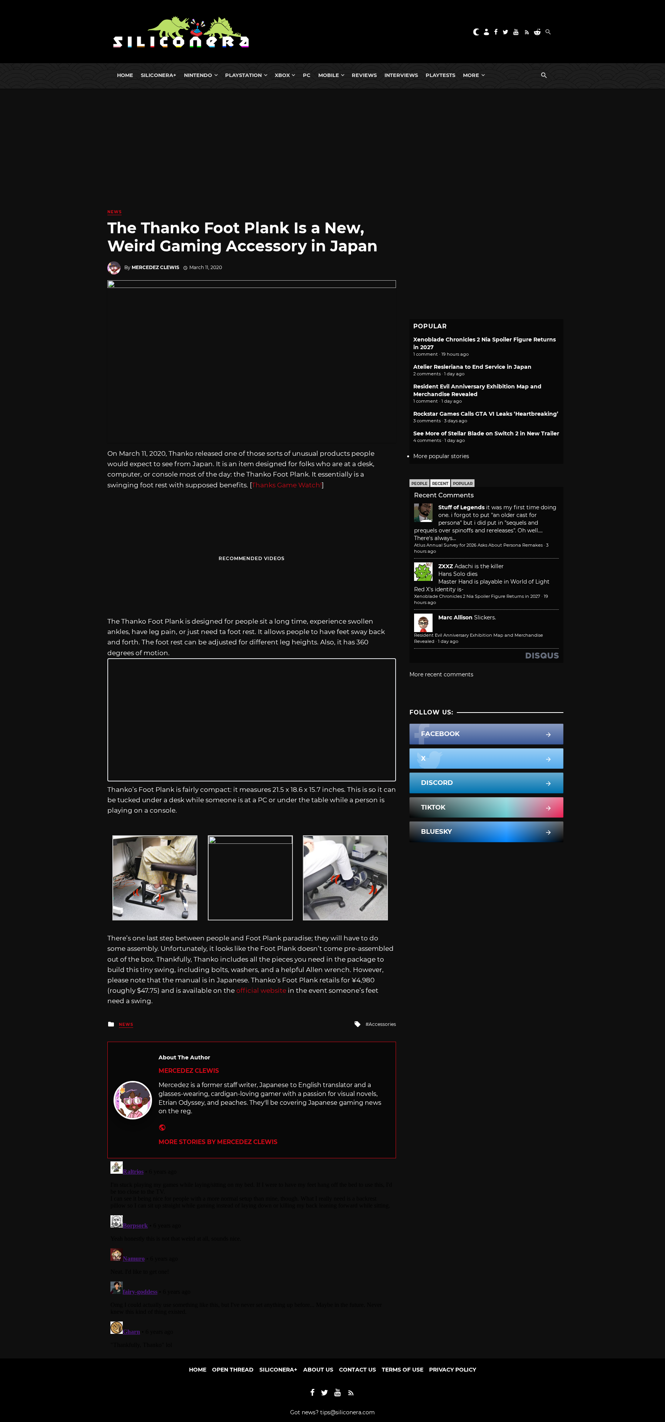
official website (261, 990)
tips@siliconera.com (347, 1412)
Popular (463, 483)
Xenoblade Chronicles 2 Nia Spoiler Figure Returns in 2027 (477, 596)
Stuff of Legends (461, 507)
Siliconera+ (158, 75)
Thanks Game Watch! (287, 485)
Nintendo (198, 75)
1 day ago (448, 641)
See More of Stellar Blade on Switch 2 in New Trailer (486, 433)
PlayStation (243, 75)
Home (125, 75)
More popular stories (441, 456)
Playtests (440, 75)
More (471, 75)
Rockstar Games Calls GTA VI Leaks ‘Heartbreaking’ (485, 413)
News (114, 211)
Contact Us (357, 1369)
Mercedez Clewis (155, 267)
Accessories (382, 1024)
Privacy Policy (452, 1369)
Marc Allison (455, 617)
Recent (440, 483)
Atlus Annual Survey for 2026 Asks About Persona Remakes (478, 545)
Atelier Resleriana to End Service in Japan (472, 366)
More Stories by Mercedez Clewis (218, 1142)
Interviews (401, 75)
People (419, 483)
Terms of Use (402, 1369)
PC (307, 75)
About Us (318, 1369)
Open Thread (233, 1369)
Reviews (364, 75)
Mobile (328, 75)
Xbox (282, 75)
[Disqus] (251, 1254)
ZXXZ (445, 566)
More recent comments (441, 674)
